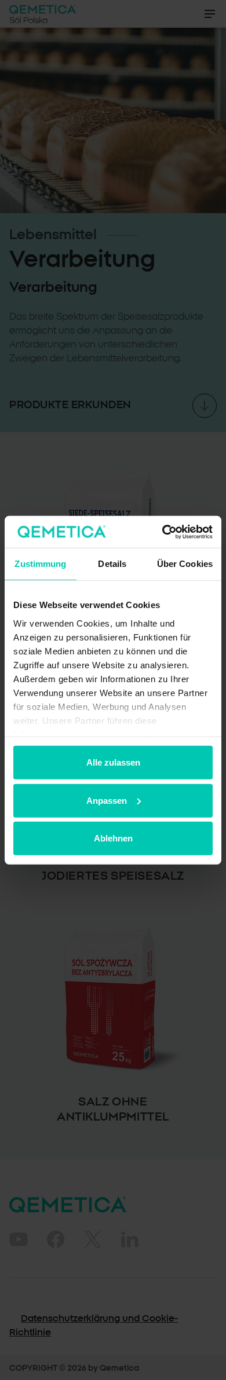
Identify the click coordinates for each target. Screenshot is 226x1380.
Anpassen (106, 800)
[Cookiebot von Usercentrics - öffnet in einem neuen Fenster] (162, 531)
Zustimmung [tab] (40, 564)
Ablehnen (113, 838)
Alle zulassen (113, 762)
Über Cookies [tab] (185, 564)
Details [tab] (112, 564)
